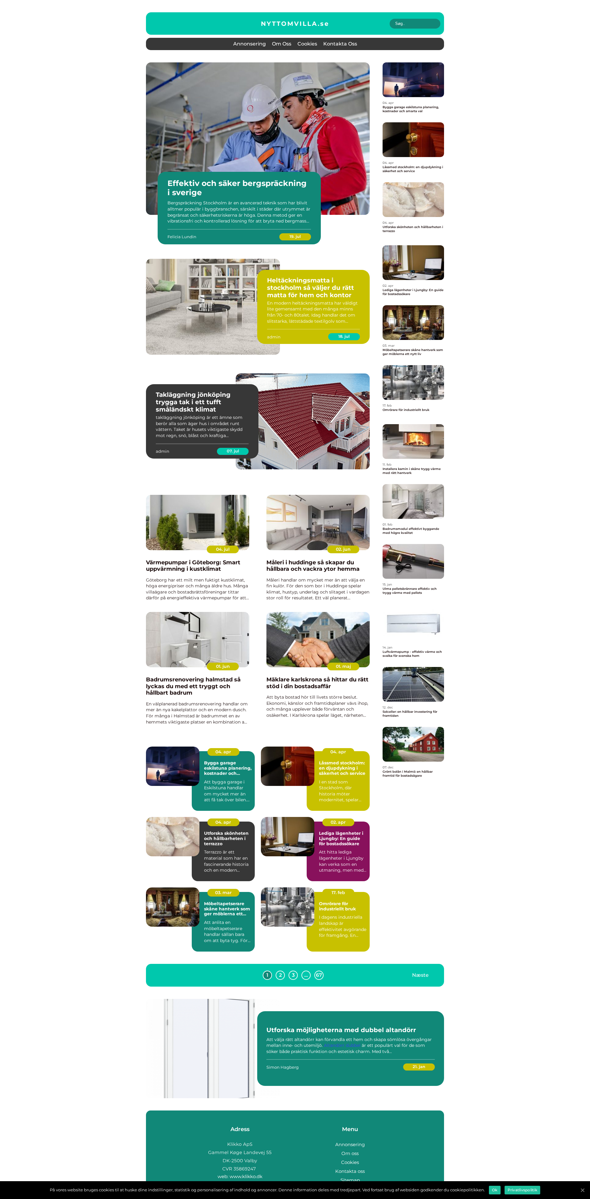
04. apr (223, 752)
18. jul (344, 336)
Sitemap (350, 1180)
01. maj (343, 666)
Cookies (307, 44)
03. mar (223, 892)
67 (319, 975)
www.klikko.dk (246, 1176)
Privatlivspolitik (522, 1190)
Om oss (281, 44)
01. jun (223, 666)
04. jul (223, 549)
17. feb (338, 892)
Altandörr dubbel (342, 1045)
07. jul (233, 450)
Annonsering (249, 44)
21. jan (419, 1066)
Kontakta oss (340, 44)
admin (274, 336)
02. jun (343, 549)
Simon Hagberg (282, 1067)
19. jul (295, 236)
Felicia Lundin (181, 236)
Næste (420, 975)
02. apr (338, 822)
